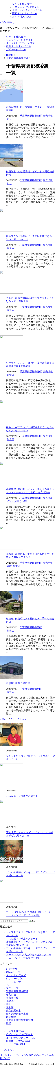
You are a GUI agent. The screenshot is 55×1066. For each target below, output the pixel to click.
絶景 (25, 501)
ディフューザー (14, 982)
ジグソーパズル (14, 978)
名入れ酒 (11, 994)
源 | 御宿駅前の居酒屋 (18, 683)
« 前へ (3, 719)
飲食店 (10, 248)
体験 (9, 566)
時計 (8, 1004)
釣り (9, 119)
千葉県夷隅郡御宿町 (31, 115)
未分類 (9, 1007)
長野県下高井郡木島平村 (19, 1020)
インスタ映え (14, 501)
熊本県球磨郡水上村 (17, 1013)
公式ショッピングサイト (25, 7)
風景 (8, 1023)
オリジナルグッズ (16, 975)
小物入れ (11, 1001)
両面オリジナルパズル (24, 13)
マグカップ (12, 988)
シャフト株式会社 (22, 4)
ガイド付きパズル (22, 16)
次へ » (23, 719)
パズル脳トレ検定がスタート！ (23, 795)
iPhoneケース (13, 972)
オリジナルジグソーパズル (27, 10)
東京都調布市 (13, 1010)
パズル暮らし (7, 22)
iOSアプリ (11, 969)
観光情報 (48, 115)
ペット (9, 985)
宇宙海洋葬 (12, 997)
